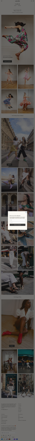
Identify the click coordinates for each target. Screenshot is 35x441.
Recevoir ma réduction (17, 224)
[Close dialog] (26, 212)
